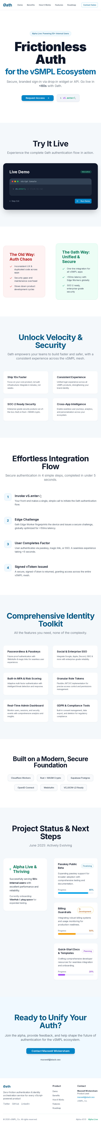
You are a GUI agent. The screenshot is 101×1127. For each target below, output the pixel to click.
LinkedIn (25, 1103)
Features (59, 5)
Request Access (35, 98)
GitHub (15, 1103)
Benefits (31, 5)
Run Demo (85, 201)
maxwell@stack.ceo (50, 1059)
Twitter (6, 1103)
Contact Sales (89, 5)
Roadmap (71, 5)
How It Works (45, 5)
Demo (20, 5)
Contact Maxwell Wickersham (51, 1051)
